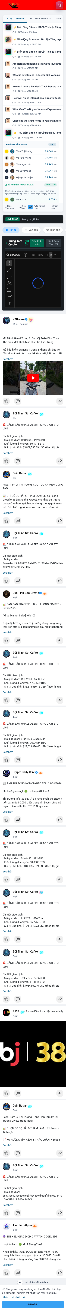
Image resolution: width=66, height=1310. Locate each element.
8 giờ (15, 1170)
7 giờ (15, 956)
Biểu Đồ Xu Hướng (37, 243)
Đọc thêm (8, 359)
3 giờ (15, 657)
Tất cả (13, 229)
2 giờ (15, 538)
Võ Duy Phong (23, 171)
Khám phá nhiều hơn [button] (14, 1297)
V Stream (19, 319)
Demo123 (21, 199)
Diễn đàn (23, 207)
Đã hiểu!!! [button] (33, 1304)
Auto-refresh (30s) (40, 207)
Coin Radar (20, 473)
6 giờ (15, 896)
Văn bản (33, 229)
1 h (14, 418)
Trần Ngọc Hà (23, 164)
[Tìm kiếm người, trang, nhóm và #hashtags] (59, 5)
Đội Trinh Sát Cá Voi (26, 413)
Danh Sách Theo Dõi (53, 243)
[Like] (33, 402)
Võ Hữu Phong (24, 157)
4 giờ (15, 717)
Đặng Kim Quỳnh (25, 177)
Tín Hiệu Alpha (22, 1225)
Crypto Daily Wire (24, 772)
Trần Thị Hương (24, 151)
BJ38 (16, 1011)
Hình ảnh (54, 229)
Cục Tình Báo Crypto (26, 593)
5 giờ (15, 837)
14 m (15, 324)
